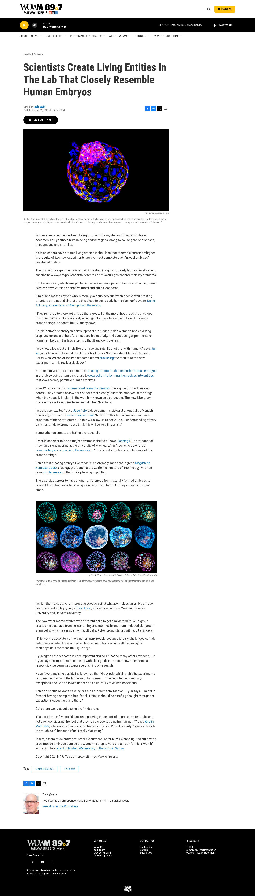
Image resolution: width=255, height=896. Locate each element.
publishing (107, 358)
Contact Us (146, 847)
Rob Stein (39, 106)
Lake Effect (54, 36)
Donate (226, 9)
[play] (24, 25)
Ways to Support (166, 36)
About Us (99, 847)
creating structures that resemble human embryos (121, 371)
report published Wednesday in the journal (90, 748)
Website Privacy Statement (200, 852)
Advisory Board (102, 852)
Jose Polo (80, 410)
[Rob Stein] (31, 803)
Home (24, 36)
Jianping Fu (124, 441)
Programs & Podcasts (86, 36)
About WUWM (118, 36)
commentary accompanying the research (64, 450)
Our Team (99, 850)
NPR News (69, 768)
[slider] (40, 25)
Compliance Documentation (201, 850)
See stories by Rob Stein (60, 806)
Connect (141, 36)
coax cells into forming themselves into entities (121, 375)
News (35, 36)
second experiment (80, 415)
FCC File (190, 847)
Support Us (146, 852)
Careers (144, 850)
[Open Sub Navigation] (41, 36)
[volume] (35, 25)
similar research (54, 472)
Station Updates (103, 855)
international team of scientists (90, 388)
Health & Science (33, 54)
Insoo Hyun (83, 608)
